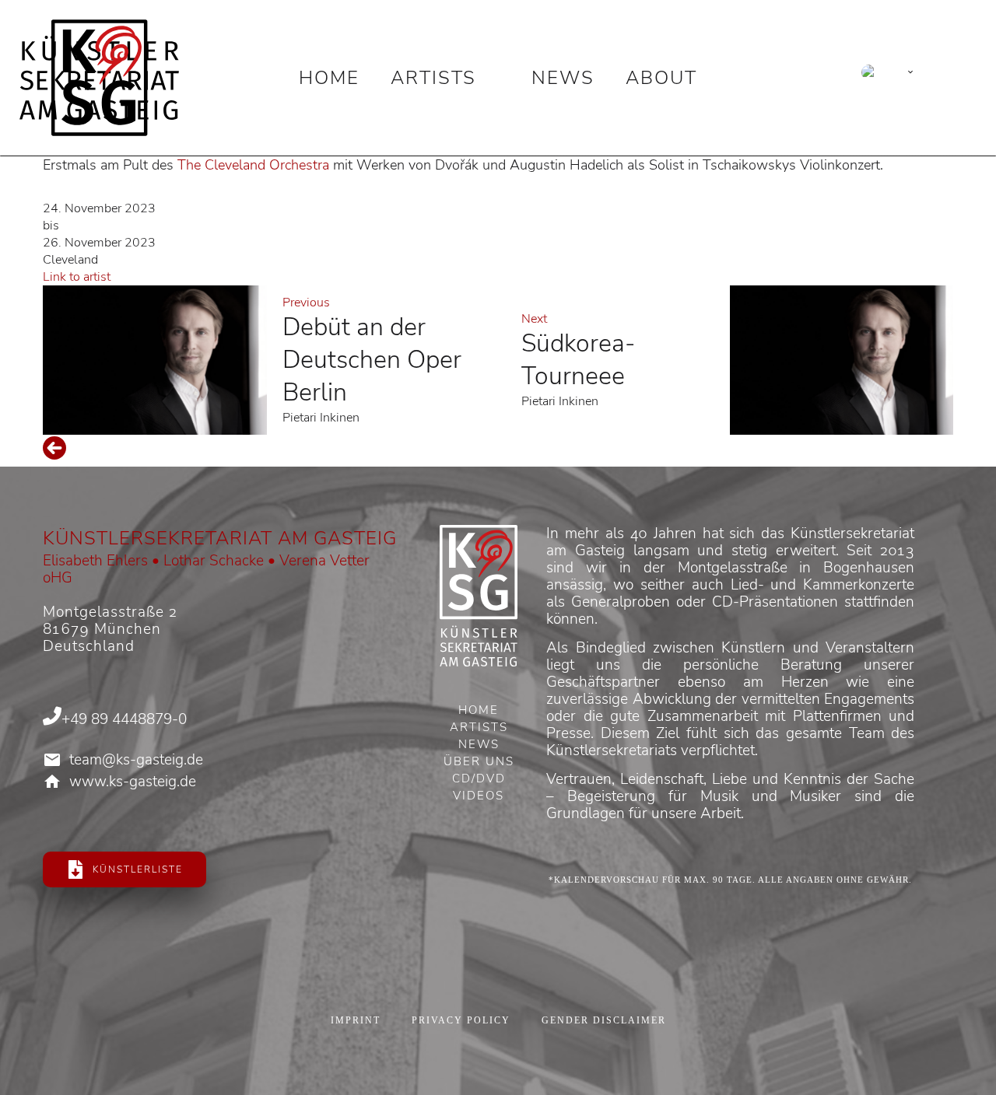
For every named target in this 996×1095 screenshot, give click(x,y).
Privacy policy (461, 1020)
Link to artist (76, 276)
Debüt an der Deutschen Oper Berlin (371, 360)
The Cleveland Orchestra (253, 165)
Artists (433, 77)
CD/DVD (479, 780)
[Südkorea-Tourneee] (841, 359)
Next (534, 318)
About (661, 77)
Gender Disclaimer (604, 1020)
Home (329, 77)
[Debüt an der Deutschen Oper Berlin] (155, 359)
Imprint (356, 1020)
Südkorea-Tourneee (578, 360)
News (562, 77)
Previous (306, 302)
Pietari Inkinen (320, 417)
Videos (478, 797)
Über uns (479, 763)
